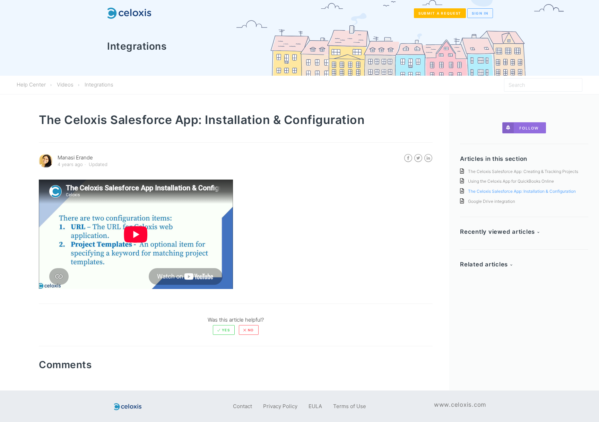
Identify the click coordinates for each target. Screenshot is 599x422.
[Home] (129, 13)
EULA (315, 406)
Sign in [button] (480, 13)
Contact (242, 406)
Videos (65, 84)
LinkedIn (428, 158)
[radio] (224, 330)
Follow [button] (529, 128)
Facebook (408, 158)
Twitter (418, 158)
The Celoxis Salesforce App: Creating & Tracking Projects (523, 171)
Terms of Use (349, 406)
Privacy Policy (280, 406)
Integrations (99, 84)
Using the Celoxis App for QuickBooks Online (511, 181)
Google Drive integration (491, 201)
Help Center (31, 84)
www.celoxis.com (460, 404)
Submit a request (439, 13)
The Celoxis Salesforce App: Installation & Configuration (522, 191)
